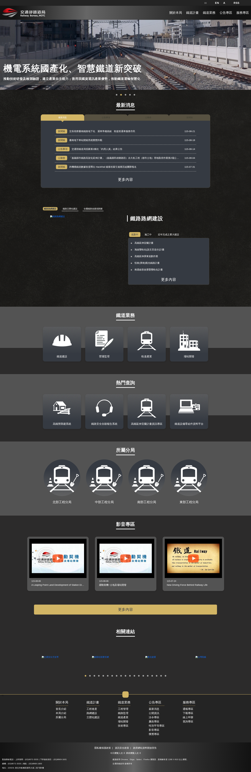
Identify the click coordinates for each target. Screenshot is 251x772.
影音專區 (154, 729)
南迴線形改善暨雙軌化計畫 (149, 269)
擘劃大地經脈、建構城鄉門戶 (130, 94)
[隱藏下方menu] (125, 694)
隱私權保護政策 (102, 748)
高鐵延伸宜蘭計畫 (144, 243)
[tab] (50, 209)
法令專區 (154, 717)
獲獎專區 (154, 734)
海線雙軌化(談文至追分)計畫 (149, 249)
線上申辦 (188, 717)
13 (138, 675)
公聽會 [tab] (148, 117)
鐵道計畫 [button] (192, 12)
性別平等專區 (156, 725)
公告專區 (155, 702)
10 (125, 675)
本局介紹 (61, 713)
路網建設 (92, 713)
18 (161, 675)
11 (130, 675)
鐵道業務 (124, 702)
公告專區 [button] (226, 12)
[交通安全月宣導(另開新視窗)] (50, 657)
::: (205, 3)
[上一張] (22, 563)
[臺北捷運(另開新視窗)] (151, 657)
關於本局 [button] (175, 12)
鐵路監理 (123, 713)
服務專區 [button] (242, 12)
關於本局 (62, 702)
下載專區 (188, 713)
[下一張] (228, 563)
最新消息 (154, 708)
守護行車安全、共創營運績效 (116, 94)
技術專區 (123, 725)
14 (143, 675)
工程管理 (123, 708)
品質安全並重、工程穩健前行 (125, 94)
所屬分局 (61, 717)
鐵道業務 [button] (209, 12)
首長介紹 (61, 708)
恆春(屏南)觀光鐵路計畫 (147, 263)
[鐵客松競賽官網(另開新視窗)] (100, 657)
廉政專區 (154, 721)
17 (156, 675)
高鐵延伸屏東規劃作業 (146, 256)
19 (165, 675)
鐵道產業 (123, 717)
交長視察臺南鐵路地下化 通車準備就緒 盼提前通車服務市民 (102, 131)
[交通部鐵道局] (23, 12)
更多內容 (125, 179)
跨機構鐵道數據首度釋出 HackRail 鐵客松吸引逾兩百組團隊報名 (102, 167)
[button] (217, 3)
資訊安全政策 (122, 748)
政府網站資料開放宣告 (145, 748)
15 (147, 675)
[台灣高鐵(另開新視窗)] (201, 657)
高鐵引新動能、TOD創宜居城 (134, 94)
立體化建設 (93, 717)
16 (152, 675)
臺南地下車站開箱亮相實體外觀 (85, 140)
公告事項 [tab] (106, 117)
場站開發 (123, 721)
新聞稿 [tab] (189, 117)
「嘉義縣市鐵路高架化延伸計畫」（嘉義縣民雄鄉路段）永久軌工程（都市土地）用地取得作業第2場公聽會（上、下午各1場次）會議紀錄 (141, 158)
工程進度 (92, 708)
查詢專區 (188, 721)
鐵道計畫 (93, 702)
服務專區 (189, 702)
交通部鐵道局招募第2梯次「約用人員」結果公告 (97, 149)
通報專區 (188, 708)
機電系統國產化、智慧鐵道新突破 (121, 94)
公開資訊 (154, 713)
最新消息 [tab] (62, 117)
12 (134, 675)
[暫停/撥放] (248, 20)
